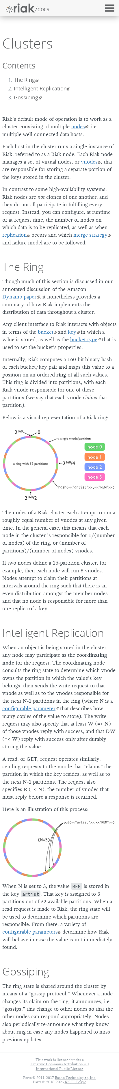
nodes (78, 126)
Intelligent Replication (40, 88)
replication (14, 235)
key (72, 332)
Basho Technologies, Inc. (75, 1077)
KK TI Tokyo (75, 1082)
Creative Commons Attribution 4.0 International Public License (60, 1066)
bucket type (83, 339)
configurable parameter (28, 708)
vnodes (89, 162)
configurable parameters (30, 932)
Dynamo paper (19, 297)
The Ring (24, 80)
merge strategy (90, 235)
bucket (45, 332)
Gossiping (26, 97)
